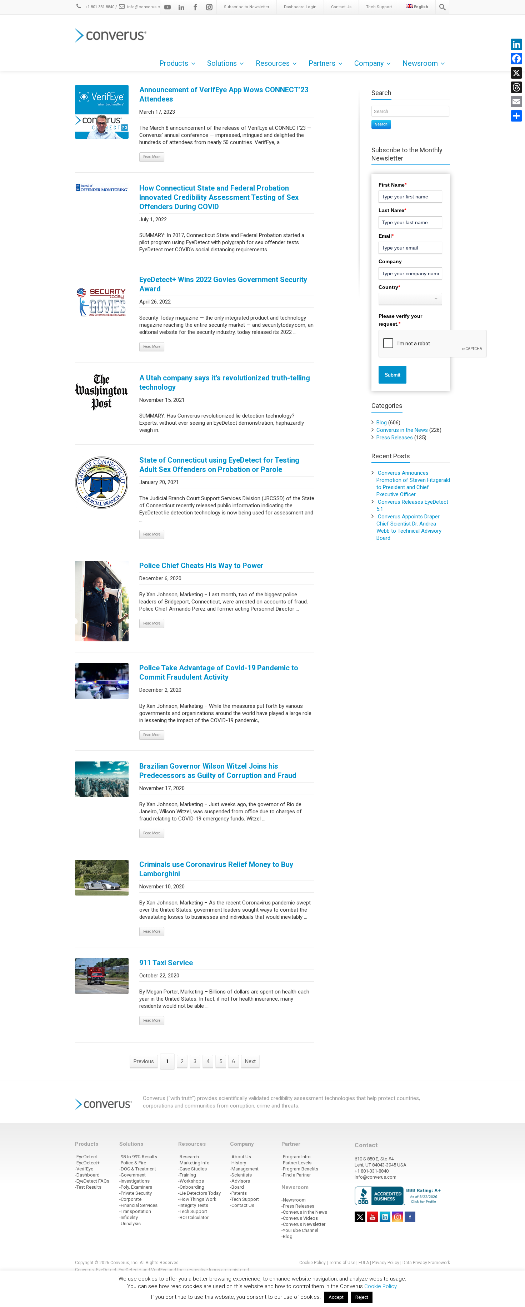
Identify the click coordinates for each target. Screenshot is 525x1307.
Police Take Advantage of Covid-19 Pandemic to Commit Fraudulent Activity (218, 672)
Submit (392, 375)
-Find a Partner (296, 1175)
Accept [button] (336, 1297)
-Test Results (88, 1187)
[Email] (516, 101)
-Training (187, 1175)
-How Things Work (197, 1199)
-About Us (240, 1156)
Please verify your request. (400, 320)
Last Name (392, 210)
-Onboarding (191, 1187)
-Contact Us (242, 1205)
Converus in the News (402, 430)
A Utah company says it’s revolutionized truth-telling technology (224, 382)
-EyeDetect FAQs (92, 1181)
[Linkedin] (181, 7)
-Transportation (135, 1211)
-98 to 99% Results (138, 1156)
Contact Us (341, 7)
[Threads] (516, 87)
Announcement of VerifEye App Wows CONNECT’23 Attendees (223, 94)
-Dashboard (87, 1175)
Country (389, 287)
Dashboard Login (300, 7)
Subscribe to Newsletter (246, 7)
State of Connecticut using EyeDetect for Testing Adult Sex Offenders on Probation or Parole (219, 465)
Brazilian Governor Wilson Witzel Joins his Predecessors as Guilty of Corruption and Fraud (217, 771)
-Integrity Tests (193, 1205)
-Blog (286, 1236)
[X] (516, 73)
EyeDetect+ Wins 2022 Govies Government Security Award (223, 284)
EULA (364, 1262)
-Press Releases (297, 1206)
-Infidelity (128, 1217)
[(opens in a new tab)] (102, 187)
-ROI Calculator (193, 1217)
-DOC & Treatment (137, 1169)
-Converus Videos (299, 1218)
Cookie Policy (312, 1262)
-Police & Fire (132, 1162)
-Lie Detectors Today (199, 1193)
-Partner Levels (296, 1162)
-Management (244, 1169)
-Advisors (240, 1181)
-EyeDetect (86, 1156)
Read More (151, 157)
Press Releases (394, 437)
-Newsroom (293, 1200)
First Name (392, 185)
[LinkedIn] (516, 44)
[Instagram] (209, 7)
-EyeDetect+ (87, 1162)
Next (250, 1061)
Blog (381, 422)
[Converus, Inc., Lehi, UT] (399, 1195)
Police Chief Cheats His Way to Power (201, 565)
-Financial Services (138, 1205)
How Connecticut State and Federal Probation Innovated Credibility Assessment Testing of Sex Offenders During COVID (219, 197)
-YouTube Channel (299, 1230)
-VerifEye (84, 1169)
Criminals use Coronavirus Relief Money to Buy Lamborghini (216, 869)
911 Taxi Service (166, 962)
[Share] (516, 116)
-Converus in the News (304, 1212)
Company (390, 261)
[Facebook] (195, 7)
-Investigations (134, 1181)
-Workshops (191, 1181)
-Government (132, 1175)
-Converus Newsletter (303, 1224)
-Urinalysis (130, 1223)
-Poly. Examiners (135, 1187)
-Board (237, 1187)
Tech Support (379, 7)
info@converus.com (146, 7)
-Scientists (241, 1175)
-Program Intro (296, 1156)
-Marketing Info (194, 1162)
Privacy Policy (385, 1262)
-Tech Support (192, 1211)
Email (386, 236)
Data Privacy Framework (426, 1262)
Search (381, 124)
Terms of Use (342, 1262)
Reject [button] (361, 1297)
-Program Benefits (299, 1169)
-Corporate (130, 1199)
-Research (188, 1156)
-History (238, 1162)
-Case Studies (192, 1169)
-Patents (238, 1193)
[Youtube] (167, 7)
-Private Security (135, 1193)
